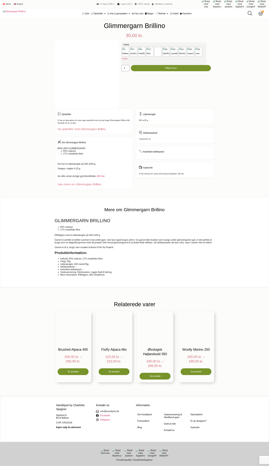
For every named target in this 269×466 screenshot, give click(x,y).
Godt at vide (170, 424)
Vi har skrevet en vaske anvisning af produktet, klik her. (161, 174)
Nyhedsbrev (197, 414)
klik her (101, 176)
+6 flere (124, 59)
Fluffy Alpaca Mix (114, 349)
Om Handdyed (144, 414)
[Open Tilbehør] (167, 13)
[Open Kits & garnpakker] (129, 13)
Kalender (195, 427)
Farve (126, 45)
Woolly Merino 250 (196, 349)
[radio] (125, 51)
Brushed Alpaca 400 (73, 349)
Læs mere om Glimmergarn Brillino (79, 184)
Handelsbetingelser (143, 460)
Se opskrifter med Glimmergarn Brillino (82, 129)
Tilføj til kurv (171, 68)
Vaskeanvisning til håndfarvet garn (173, 415)
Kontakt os (169, 430)
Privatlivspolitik (123, 460)
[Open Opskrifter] (105, 13)
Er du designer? (198, 421)
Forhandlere (143, 421)
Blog (139, 427)
